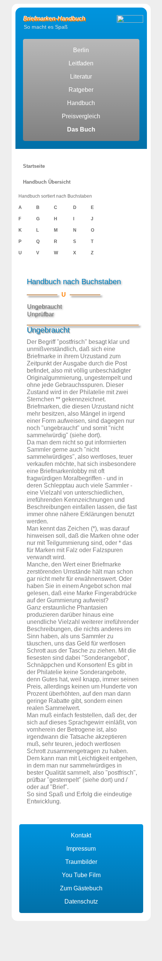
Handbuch (81, 103)
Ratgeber (81, 90)
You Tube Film (81, 875)
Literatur (81, 76)
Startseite (34, 166)
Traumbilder (81, 862)
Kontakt (81, 835)
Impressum (81, 848)
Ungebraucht (44, 306)
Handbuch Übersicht (46, 182)
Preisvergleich (81, 116)
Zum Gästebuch (81, 888)
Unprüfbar (40, 314)
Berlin (81, 50)
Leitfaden (81, 63)
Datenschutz (81, 901)
